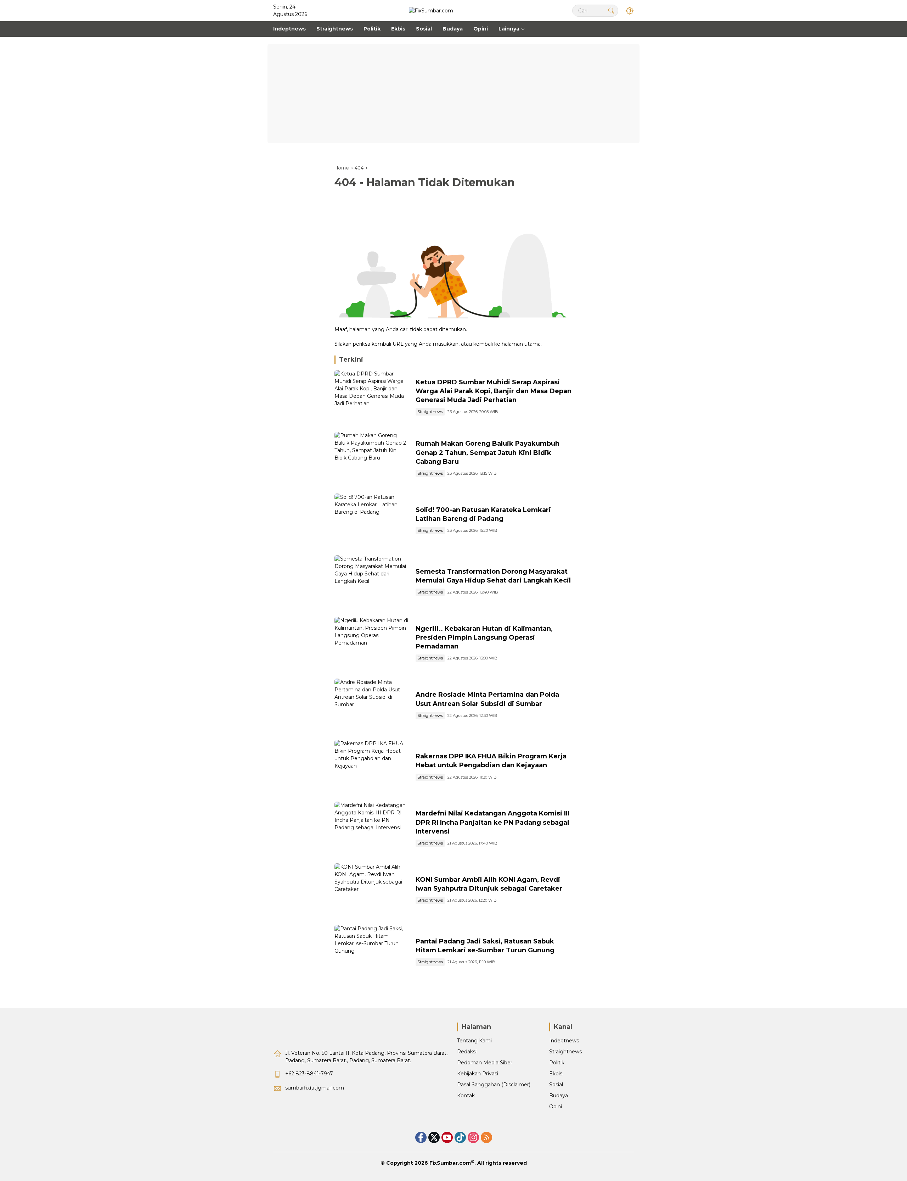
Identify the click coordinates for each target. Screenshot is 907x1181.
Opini (555, 1106)
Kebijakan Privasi (477, 1073)
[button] (611, 10)
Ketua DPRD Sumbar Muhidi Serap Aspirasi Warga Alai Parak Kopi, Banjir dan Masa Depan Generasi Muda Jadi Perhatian (493, 391)
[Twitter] (434, 1137)
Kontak (466, 1095)
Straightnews (430, 411)
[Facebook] (421, 1137)
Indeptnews (564, 1040)
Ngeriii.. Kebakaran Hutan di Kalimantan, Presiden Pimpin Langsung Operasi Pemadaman (484, 637)
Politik (556, 1062)
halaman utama (521, 344)
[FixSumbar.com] (431, 10)
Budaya (558, 1095)
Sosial (556, 1084)
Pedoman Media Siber (484, 1062)
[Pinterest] (447, 1137)
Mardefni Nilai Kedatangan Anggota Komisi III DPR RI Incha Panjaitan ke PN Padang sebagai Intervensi (492, 822)
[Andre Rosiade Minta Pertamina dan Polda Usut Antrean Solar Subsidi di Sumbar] (372, 706)
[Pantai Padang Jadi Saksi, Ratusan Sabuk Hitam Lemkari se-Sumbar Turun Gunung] (372, 952)
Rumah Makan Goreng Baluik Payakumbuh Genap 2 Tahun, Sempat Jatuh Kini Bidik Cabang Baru (487, 452)
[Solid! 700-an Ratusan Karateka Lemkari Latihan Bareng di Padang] (372, 521)
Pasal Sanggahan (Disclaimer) (493, 1084)
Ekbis (555, 1073)
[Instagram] (473, 1137)
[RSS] (486, 1137)
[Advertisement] (453, 93)
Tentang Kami (474, 1040)
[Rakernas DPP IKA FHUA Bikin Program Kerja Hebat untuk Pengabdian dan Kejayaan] (372, 767)
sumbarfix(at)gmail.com (314, 1088)
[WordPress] (460, 1137)
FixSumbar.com (450, 1163)
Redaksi (467, 1051)
